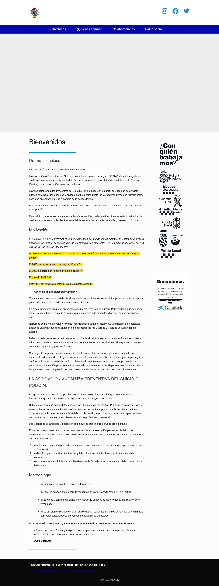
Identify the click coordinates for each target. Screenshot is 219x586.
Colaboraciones (124, 29)
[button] (185, 29)
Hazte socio (153, 29)
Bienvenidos (57, 29)
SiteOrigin (115, 580)
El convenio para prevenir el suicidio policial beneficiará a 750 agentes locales (64, 570)
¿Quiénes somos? (89, 29)
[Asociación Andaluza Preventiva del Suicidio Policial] (34, 12)
